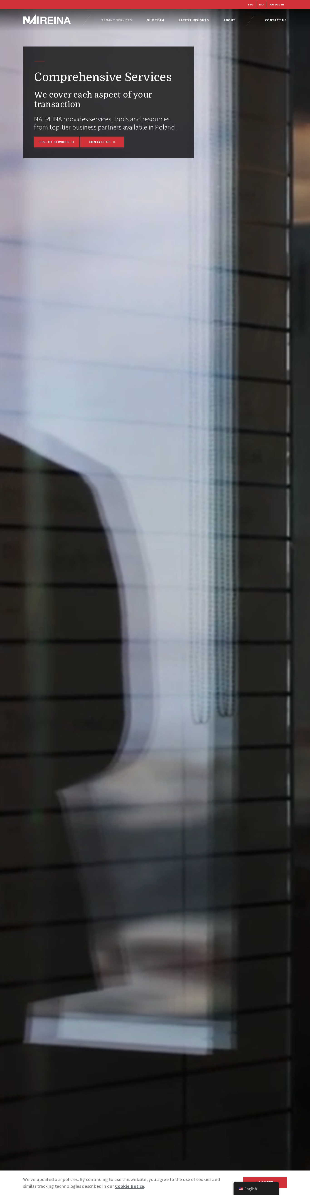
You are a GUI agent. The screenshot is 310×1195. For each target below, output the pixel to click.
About (230, 20)
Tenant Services (116, 20)
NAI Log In (277, 4)
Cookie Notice (129, 1186)
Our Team (155, 20)
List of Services (54, 142)
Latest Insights (194, 20)
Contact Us (276, 20)
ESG (250, 4)
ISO (261, 4)
